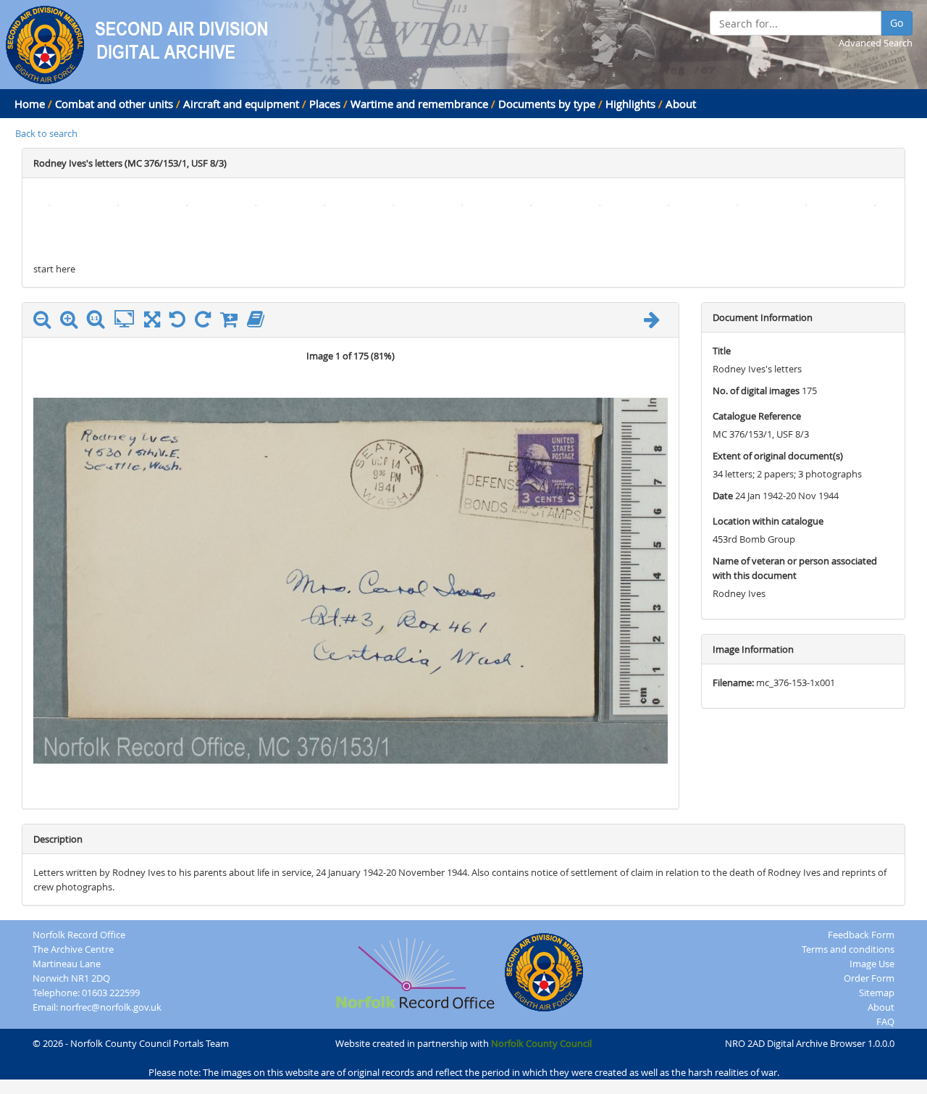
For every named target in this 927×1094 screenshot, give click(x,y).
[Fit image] (128, 319)
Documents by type (546, 103)
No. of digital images (756, 390)
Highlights (630, 103)
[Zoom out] (45, 322)
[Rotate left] (181, 322)
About (681, 103)
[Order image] (232, 322)
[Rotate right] (206, 322)
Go (896, 23)
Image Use (872, 963)
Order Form (869, 978)
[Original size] (99, 319)
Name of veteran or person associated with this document (795, 568)
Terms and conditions (848, 949)
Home (29, 103)
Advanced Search (876, 42)
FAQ (885, 1021)
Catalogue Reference (757, 415)
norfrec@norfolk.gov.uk (111, 1007)
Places (324, 103)
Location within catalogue (768, 520)
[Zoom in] (72, 322)
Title (722, 350)
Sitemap (876, 992)
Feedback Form (861, 934)
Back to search (46, 133)
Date (723, 495)
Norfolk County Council (541, 1043)
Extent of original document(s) (778, 455)
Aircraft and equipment (241, 103)
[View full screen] (152, 322)
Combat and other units (114, 103)
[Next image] (655, 322)
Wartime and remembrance (419, 103)
